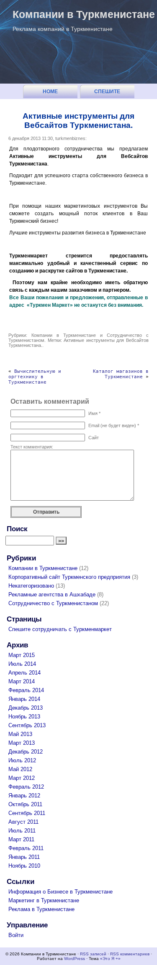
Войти (15, 935)
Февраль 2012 (26, 787)
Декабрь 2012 (25, 752)
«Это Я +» (110, 958)
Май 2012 (20, 769)
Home (50, 91)
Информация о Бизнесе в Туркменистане (60, 892)
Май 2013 (20, 734)
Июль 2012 (22, 760)
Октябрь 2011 (25, 804)
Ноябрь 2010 (24, 866)
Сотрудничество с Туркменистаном (53, 603)
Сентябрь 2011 (26, 813)
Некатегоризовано (31, 586)
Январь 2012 (24, 795)
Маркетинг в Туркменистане (43, 900)
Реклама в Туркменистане (41, 909)
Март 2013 (21, 743)
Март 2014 (21, 681)
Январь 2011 (24, 857)
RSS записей (93, 954)
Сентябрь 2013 (27, 725)
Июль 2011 (22, 831)
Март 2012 (21, 778)
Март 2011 (21, 839)
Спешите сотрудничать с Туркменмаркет (107, 93)
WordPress (74, 958)
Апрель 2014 (24, 673)
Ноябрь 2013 (24, 716)
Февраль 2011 (26, 848)
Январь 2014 (24, 699)
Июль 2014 (22, 664)
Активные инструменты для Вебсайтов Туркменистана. (78, 121)
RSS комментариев (129, 954)
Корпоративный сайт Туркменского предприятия (69, 577)
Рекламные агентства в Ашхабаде (51, 594)
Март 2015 (21, 655)
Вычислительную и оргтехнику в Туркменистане (34, 377)
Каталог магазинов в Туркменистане (121, 374)
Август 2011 (23, 822)
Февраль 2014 (26, 690)
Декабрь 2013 (25, 708)
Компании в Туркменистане (84, 14)
